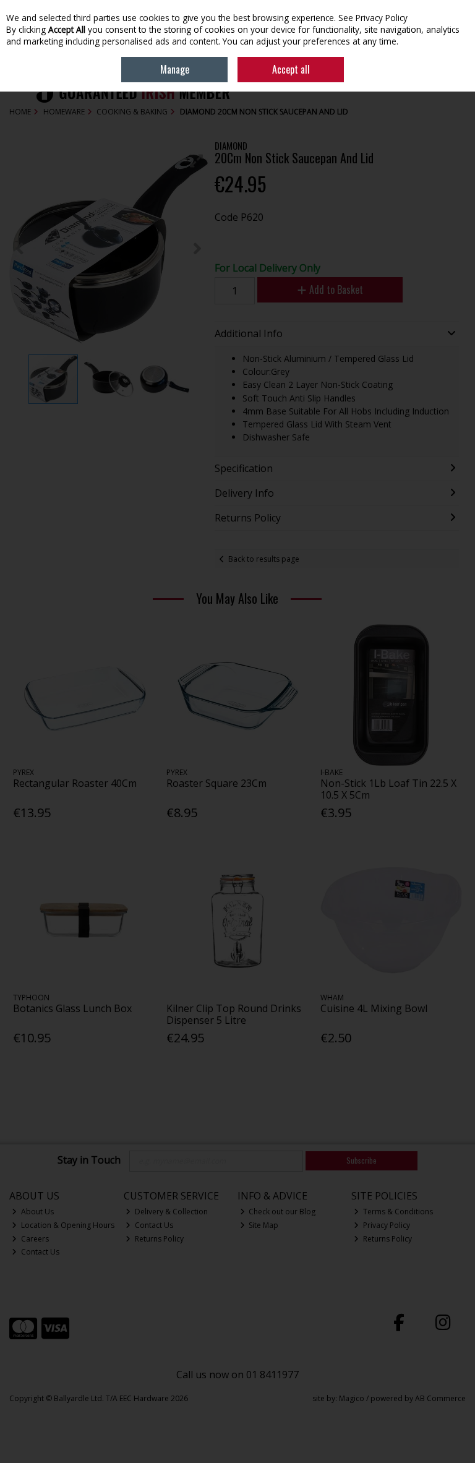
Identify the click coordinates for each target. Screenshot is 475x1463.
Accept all (291, 69)
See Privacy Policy (373, 18)
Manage (174, 69)
